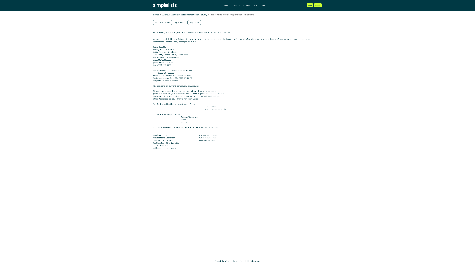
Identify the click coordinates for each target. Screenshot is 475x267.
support (246, 5)
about (263, 5)
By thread (180, 22)
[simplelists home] (165, 5)
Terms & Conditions (222, 261)
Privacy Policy (238, 261)
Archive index (162, 22)
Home (156, 14)
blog (255, 5)
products (235, 5)
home (226, 5)
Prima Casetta (202, 32)
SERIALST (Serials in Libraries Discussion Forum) (184, 14)
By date (194, 22)
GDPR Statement (253, 261)
